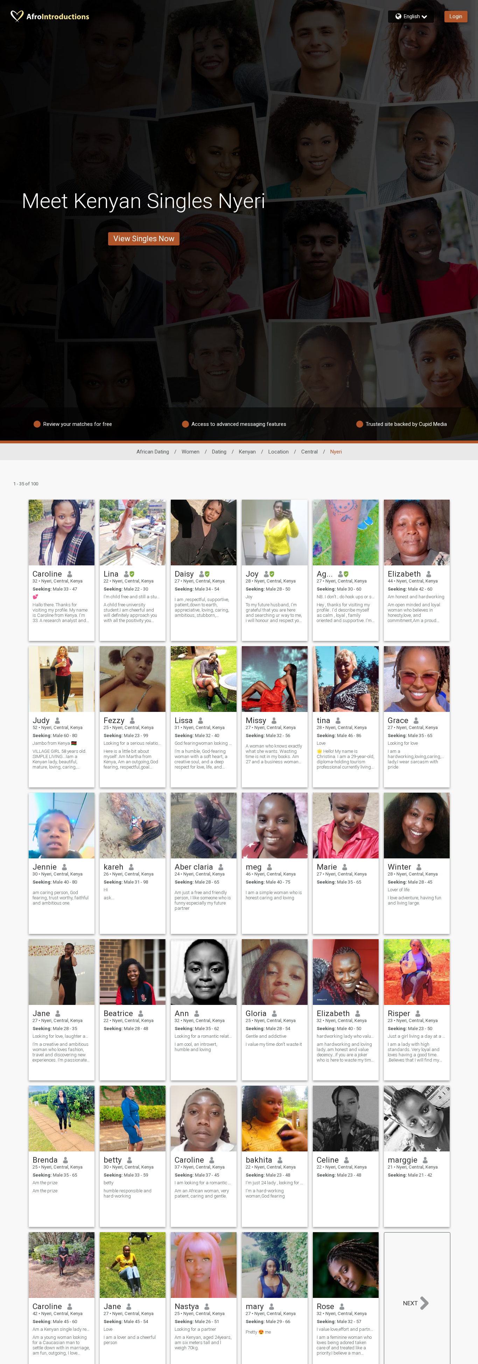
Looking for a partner (195, 1329)
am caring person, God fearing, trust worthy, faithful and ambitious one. (61, 898)
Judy (41, 720)
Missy (256, 720)
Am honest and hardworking (416, 596)
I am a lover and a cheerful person (130, 1340)
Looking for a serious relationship (133, 743)
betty (113, 1159)
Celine (328, 1159)
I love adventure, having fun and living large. (414, 900)
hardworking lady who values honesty (346, 1036)
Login (456, 16)
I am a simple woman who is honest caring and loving (274, 895)
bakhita (259, 1159)
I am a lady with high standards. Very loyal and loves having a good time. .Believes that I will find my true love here (414, 1052)
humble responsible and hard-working (128, 1193)
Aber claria (194, 866)
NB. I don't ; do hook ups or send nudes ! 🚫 (346, 596)
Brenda (45, 1159)
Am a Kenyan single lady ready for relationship (62, 1329)
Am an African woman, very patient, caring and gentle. (202, 1193)
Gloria (256, 1013)
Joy (252, 573)
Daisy (184, 573)
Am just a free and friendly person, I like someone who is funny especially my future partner (203, 900)
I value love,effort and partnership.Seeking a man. (346, 1329)
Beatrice (118, 1013)
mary (255, 1306)
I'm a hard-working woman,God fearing (265, 1193)
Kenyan (247, 452)
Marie (327, 866)
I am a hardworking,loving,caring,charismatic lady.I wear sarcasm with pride (417, 759)
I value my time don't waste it (274, 1044)
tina (323, 720)
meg (254, 866)
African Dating (152, 452)
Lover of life (398, 889)
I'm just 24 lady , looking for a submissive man (275, 1182)
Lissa (184, 720)
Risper (399, 1013)
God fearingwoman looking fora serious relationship (204, 743)
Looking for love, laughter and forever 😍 (62, 1036)
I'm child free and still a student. (133, 596)
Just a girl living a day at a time (417, 1036)
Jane (41, 1013)
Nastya (187, 1306)
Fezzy (114, 720)
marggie (402, 1159)
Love (321, 743)
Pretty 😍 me (258, 1332)
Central (309, 452)
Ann (182, 1013)
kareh (114, 866)
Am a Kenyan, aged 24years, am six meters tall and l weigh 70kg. (203, 1342)
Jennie (45, 866)
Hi (106, 889)
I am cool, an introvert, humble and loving (196, 1047)
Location (278, 452)
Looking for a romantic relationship (204, 1036)
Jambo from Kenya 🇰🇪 (55, 743)
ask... (109, 897)
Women (190, 452)
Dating (219, 452)
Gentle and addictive (266, 1036)
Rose (325, 1306)
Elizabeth (404, 573)
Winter (399, 866)
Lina (111, 573)
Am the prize (45, 1182)
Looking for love (403, 743)
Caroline (47, 573)
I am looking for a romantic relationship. (204, 1182)
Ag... (325, 573)
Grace (398, 720)
